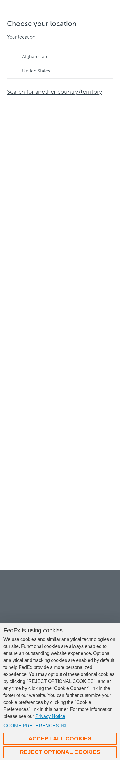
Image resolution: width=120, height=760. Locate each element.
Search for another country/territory (54, 92)
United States (36, 71)
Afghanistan (34, 57)
